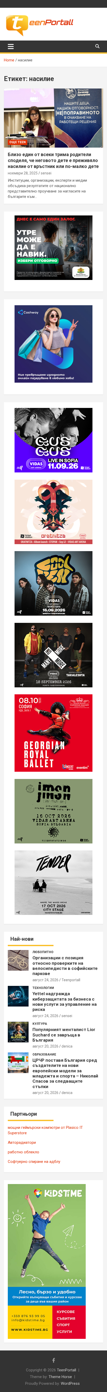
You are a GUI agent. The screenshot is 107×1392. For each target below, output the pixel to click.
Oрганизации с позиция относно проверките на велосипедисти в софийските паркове (65, 965)
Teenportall (71, 980)
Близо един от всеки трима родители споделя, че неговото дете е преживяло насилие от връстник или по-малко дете (53, 160)
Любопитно (43, 952)
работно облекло (23, 1152)
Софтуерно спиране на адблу (34, 1161)
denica (67, 1046)
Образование (44, 1054)
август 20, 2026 (45, 1046)
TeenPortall (66, 1370)
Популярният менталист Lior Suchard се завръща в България (63, 1035)
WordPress (70, 1383)
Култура (39, 1024)
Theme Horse (60, 1376)
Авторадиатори (22, 1142)
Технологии (43, 988)
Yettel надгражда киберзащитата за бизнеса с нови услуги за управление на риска (64, 1001)
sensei (46, 173)
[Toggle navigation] (11, 46)
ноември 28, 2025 (23, 173)
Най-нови (22, 939)
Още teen (17, 142)
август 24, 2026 (45, 980)
